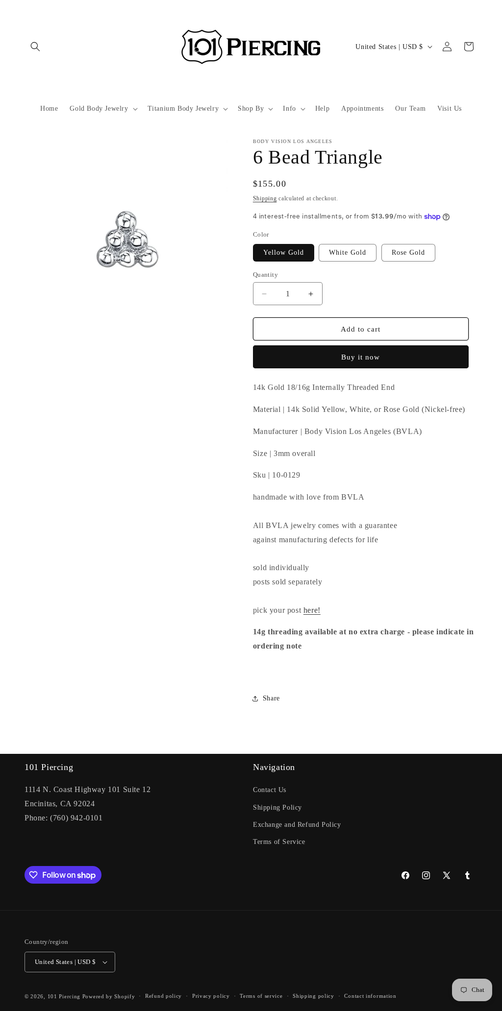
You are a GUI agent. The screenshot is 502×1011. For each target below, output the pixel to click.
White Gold (347, 252)
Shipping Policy (277, 807)
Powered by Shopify (108, 996)
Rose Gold (408, 252)
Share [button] (271, 698)
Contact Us (269, 790)
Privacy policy (211, 996)
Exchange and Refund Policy (297, 824)
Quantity (265, 274)
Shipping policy (313, 996)
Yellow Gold (283, 252)
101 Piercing (64, 996)
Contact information (370, 996)
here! (312, 610)
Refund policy (163, 996)
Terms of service (261, 996)
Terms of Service (279, 841)
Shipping (265, 198)
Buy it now (360, 357)
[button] (35, 46)
